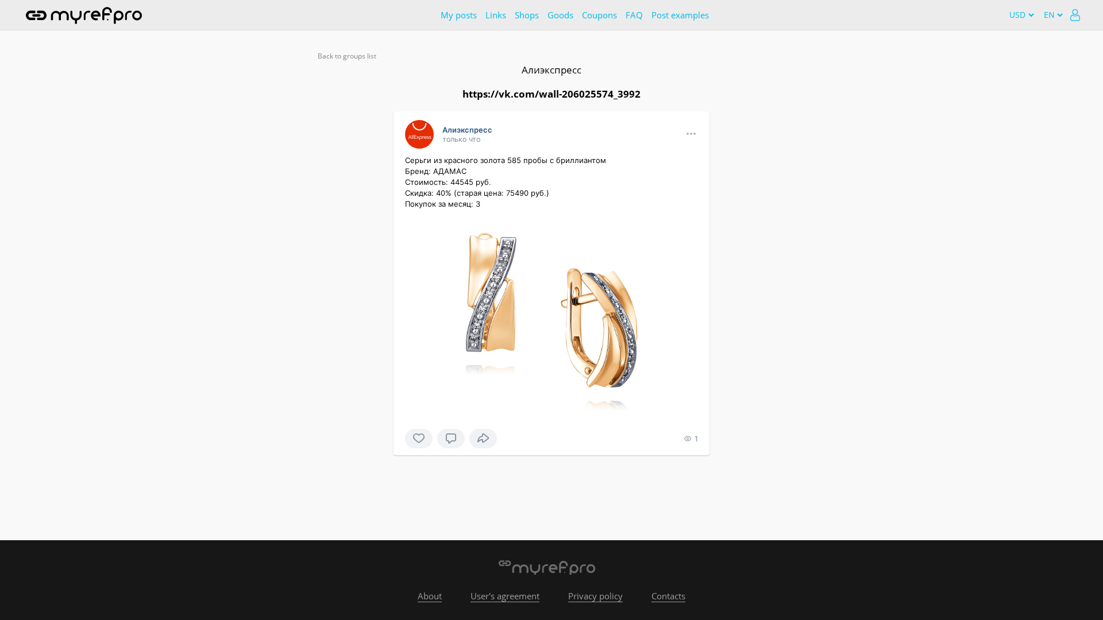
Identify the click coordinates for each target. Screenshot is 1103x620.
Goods (560, 15)
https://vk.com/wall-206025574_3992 (551, 93)
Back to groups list (347, 56)
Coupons (599, 15)
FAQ (634, 15)
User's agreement (504, 596)
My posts (459, 15)
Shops (527, 15)
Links (495, 15)
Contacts (668, 596)
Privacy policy (595, 596)
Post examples (680, 15)
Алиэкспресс (551, 69)
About (430, 596)
